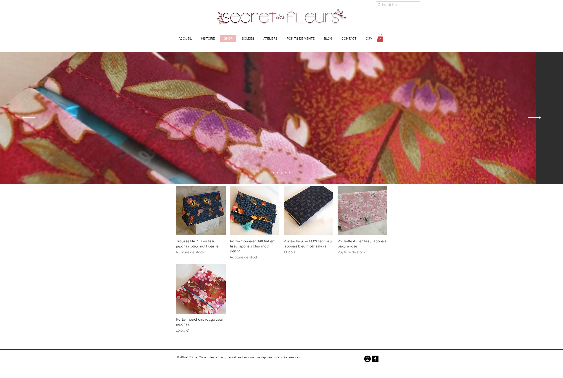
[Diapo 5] (290, 173)
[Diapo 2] (277, 173)
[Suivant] (534, 118)
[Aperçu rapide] (201, 211)
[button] (380, 38)
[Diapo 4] (273, 173)
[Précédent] (28, 118)
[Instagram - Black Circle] (367, 359)
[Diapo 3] (282, 173)
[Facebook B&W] (375, 359)
